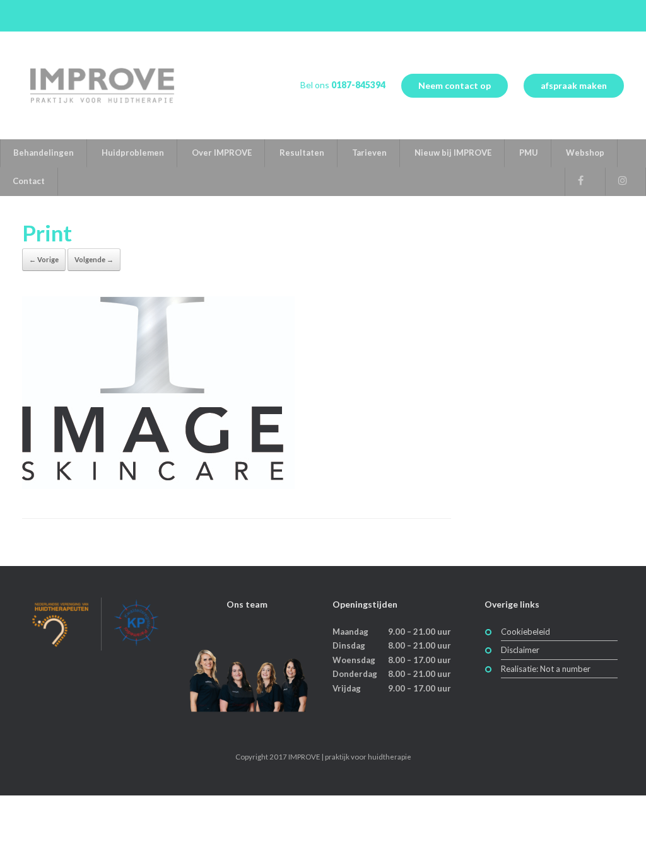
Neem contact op (454, 85)
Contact (29, 181)
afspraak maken (574, 85)
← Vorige (44, 259)
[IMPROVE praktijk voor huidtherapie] (101, 85)
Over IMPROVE (222, 152)
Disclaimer (520, 650)
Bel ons (342, 84)
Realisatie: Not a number (545, 669)
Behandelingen (43, 152)
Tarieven (369, 152)
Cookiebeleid (525, 632)
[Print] (158, 485)
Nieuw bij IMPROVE (452, 152)
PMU (528, 152)
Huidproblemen (133, 152)
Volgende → (94, 259)
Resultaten (301, 152)
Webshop (585, 152)
